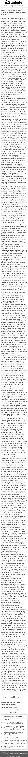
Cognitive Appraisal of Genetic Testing (15, 737)
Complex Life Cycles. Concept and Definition (14, 746)
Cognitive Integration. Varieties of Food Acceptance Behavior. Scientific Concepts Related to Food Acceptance (15, 742)
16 (19, 697)
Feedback (20, 6)
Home (6, 6)
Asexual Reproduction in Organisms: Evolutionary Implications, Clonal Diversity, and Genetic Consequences (14, 728)
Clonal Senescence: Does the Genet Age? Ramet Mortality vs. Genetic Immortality (14, 733)
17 (21, 697)
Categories (12, 6)
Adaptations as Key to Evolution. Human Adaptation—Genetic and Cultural (13, 718)
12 (8, 697)
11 (6, 697)
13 (11, 697)
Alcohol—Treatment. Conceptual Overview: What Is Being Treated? (14, 723)
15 (16, 697)
